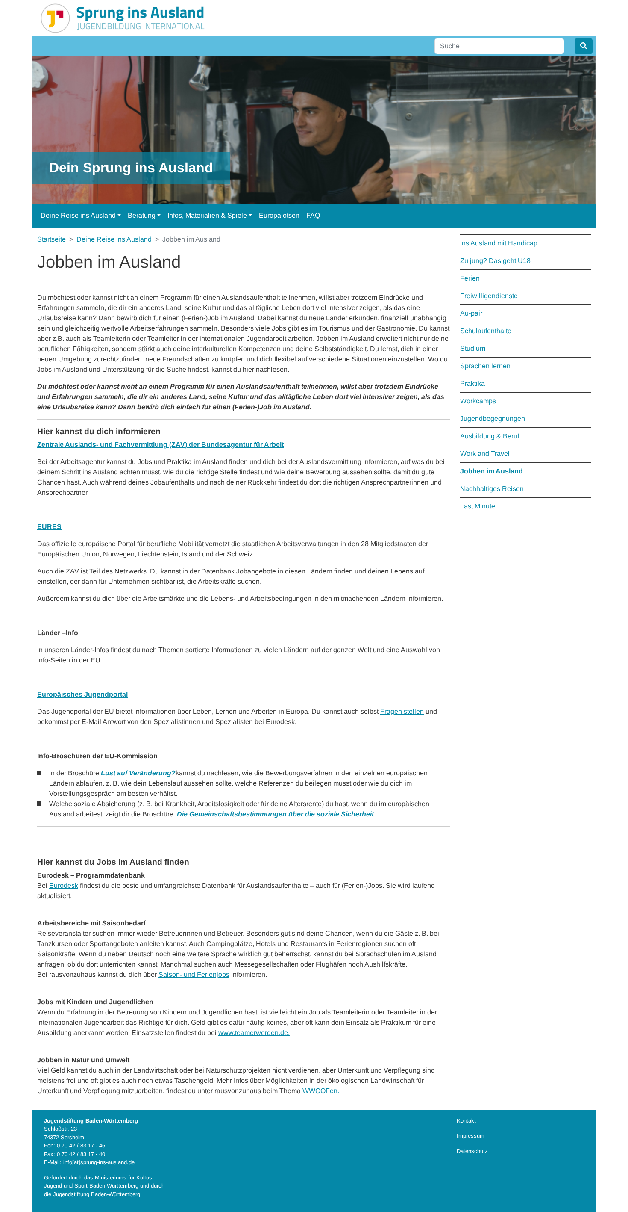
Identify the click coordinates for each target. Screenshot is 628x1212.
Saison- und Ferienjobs (193, 974)
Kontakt (466, 1120)
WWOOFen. (320, 1090)
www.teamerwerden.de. (254, 1032)
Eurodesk (63, 885)
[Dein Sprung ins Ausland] (122, 17)
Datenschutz (472, 1151)
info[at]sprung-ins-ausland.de (99, 1162)
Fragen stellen (402, 711)
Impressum (470, 1135)
